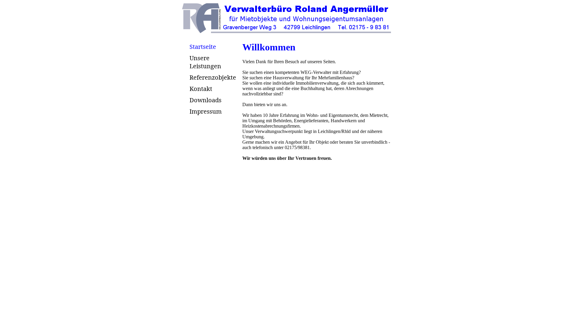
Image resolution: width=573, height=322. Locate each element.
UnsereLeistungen (205, 62)
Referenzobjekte (213, 77)
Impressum (206, 111)
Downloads (205, 100)
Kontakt (201, 89)
